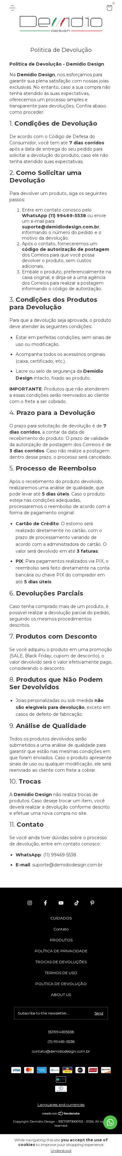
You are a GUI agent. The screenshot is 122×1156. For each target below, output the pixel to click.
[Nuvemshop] (61, 1114)
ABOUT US (61, 994)
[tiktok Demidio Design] (76, 902)
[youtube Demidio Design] (61, 902)
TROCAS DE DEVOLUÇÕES (61, 961)
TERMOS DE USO (61, 972)
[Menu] (13, 7)
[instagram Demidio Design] (29, 902)
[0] (108, 8)
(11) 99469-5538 (61, 1041)
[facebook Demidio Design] (45, 902)
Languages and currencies (61, 1104)
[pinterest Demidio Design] (92, 902)
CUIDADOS (61, 918)
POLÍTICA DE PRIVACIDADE (61, 951)
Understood (61, 1150)
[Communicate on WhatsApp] (110, 1122)
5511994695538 (61, 1031)
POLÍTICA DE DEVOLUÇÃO (61, 983)
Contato (61, 929)
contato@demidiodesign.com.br (61, 1051)
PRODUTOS (61, 940)
